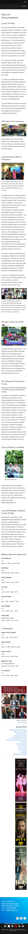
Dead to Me (24, 752)
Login (25, 1)
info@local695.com (12, 910)
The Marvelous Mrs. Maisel (20, 736)
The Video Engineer (21, 744)
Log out (16, 930)
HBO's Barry (23, 742)
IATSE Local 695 (10, 6)
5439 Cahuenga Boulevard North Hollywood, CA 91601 (10, 905)
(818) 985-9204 (11, 908)
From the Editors (22, 748)
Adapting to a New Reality (20, 754)
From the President (22, 746)
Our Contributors (22, 750)
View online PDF (22, 722)
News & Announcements (20, 732)
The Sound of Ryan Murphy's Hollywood (16, 740)
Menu (25, 6)
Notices (12, 930)
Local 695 (15, 929)
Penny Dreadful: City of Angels (19, 738)
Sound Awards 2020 (21, 734)
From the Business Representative (18, 730)
